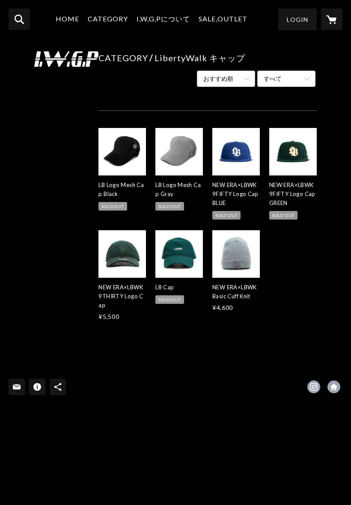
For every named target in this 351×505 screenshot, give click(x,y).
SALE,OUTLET (223, 19)
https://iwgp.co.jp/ (333, 386)
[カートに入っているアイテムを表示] (331, 19)
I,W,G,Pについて (163, 19)
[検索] (19, 19)
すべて (273, 78)
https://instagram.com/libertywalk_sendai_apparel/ (313, 386)
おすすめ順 (218, 78)
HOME (67, 19)
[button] (297, 19)
